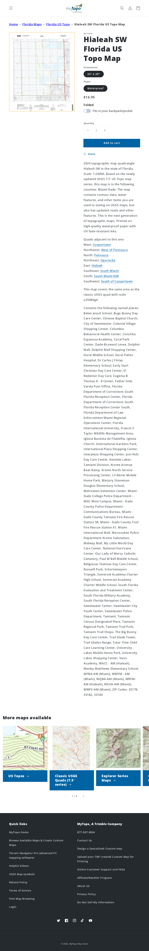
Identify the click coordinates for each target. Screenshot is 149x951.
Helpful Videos (19, 866)
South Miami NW (106, 276)
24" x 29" (93, 74)
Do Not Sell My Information (95, 902)
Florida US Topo (58, 24)
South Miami (109, 271)
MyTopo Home (19, 832)
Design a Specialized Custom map (99, 848)
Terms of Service (20, 890)
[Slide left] (66, 796)
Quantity (89, 123)
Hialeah (97, 266)
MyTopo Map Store (78, 943)
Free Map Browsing (22, 898)
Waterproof (95, 88)
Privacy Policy (86, 894)
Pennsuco (101, 255)
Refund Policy (18, 882)
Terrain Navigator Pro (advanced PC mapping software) (33, 855)
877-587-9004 (86, 832)
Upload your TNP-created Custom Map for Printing (105, 859)
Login (13, 907)
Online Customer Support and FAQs (101, 869)
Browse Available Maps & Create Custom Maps (36, 843)
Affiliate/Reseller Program (94, 877)
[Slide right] (83, 796)
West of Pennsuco (114, 250)
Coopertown (102, 245)
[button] (11, 8)
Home (13, 24)
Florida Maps (32, 24)
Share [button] (91, 154)
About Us (83, 886)
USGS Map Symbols (22, 874)
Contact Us (84, 840)
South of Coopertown (117, 281)
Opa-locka (107, 260)
